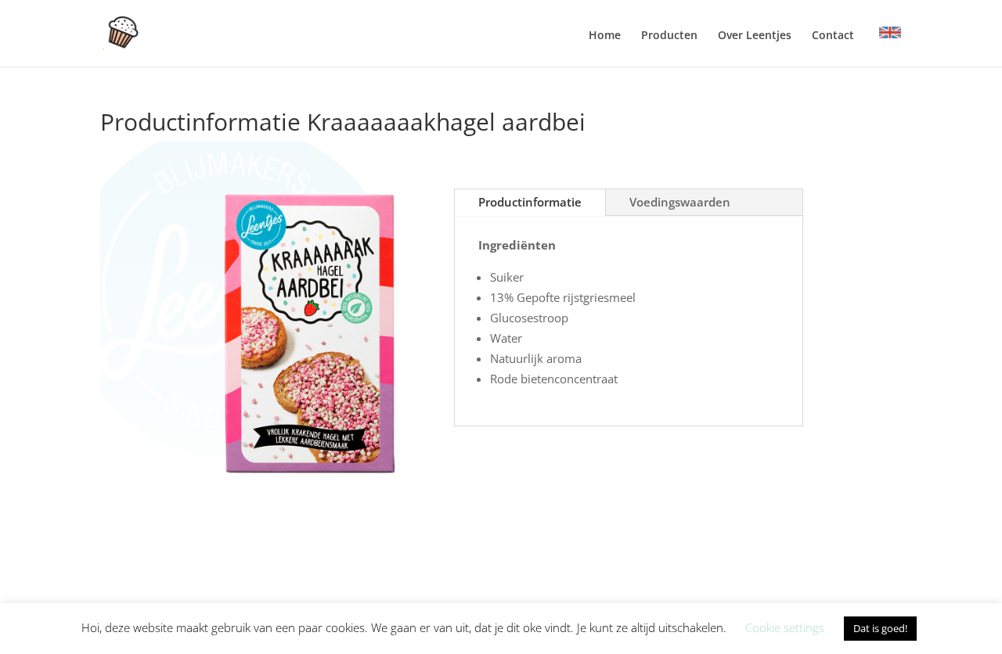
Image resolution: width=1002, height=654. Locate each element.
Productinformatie (530, 202)
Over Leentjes (754, 36)
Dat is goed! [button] (880, 628)
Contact (833, 36)
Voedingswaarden (679, 202)
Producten (669, 36)
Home (605, 36)
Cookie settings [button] (784, 627)
